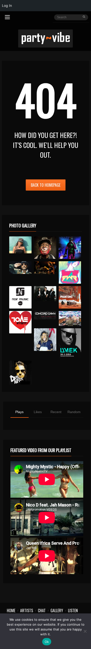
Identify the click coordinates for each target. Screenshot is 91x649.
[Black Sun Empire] (70, 297)
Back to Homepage (45, 185)
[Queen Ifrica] (20, 244)
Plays (19, 412)
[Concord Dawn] (45, 315)
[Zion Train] (45, 267)
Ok (47, 642)
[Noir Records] (20, 297)
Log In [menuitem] (7, 5)
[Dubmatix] (20, 372)
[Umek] (70, 343)
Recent (55, 412)
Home (11, 610)
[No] (85, 631)
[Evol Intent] (20, 322)
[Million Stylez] (20, 267)
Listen (73, 610)
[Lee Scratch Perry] (45, 247)
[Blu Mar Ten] (45, 293)
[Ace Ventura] (70, 318)
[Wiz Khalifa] (45, 339)
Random (74, 412)
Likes (38, 412)
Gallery (56, 610)
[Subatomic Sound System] (70, 247)
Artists (26, 610)
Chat (42, 610)
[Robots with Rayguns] (70, 272)
